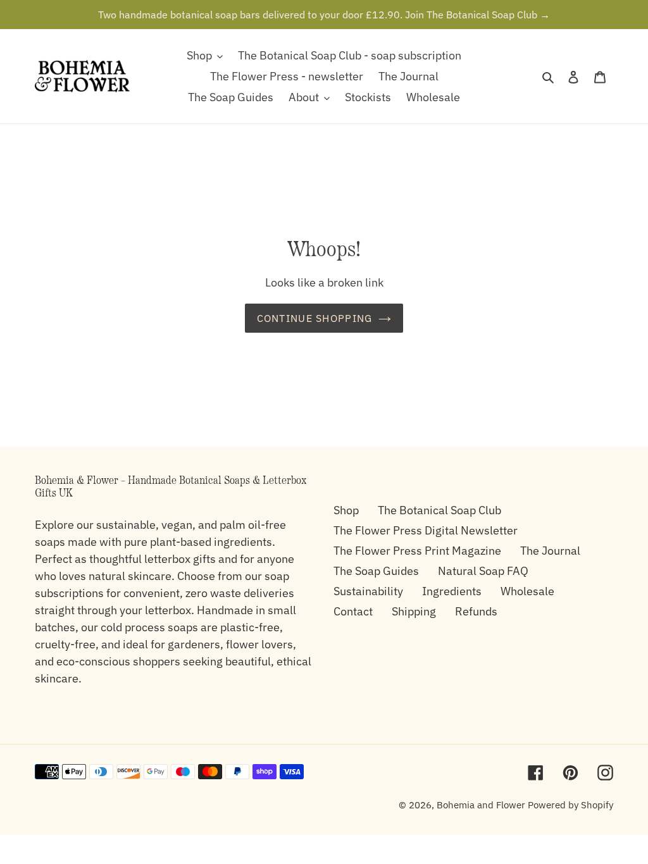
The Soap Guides (376, 571)
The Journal (550, 550)
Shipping (414, 611)
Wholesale (527, 591)
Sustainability (368, 591)
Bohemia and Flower (481, 805)
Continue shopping (315, 318)
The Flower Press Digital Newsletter (425, 530)
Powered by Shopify (570, 805)
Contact (353, 611)
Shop (346, 510)
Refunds (476, 611)
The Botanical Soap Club (439, 510)
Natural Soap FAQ (483, 571)
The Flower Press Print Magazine (417, 550)
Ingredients (452, 591)
